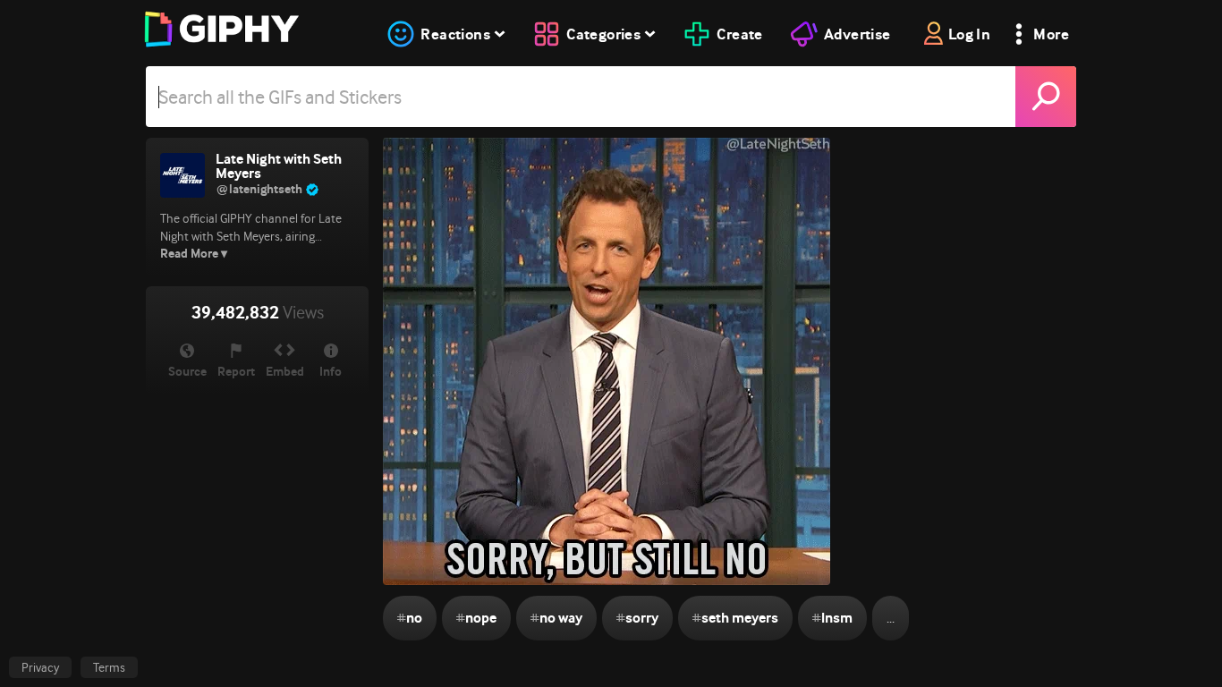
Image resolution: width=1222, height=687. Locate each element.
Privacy (40, 667)
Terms (109, 667)
